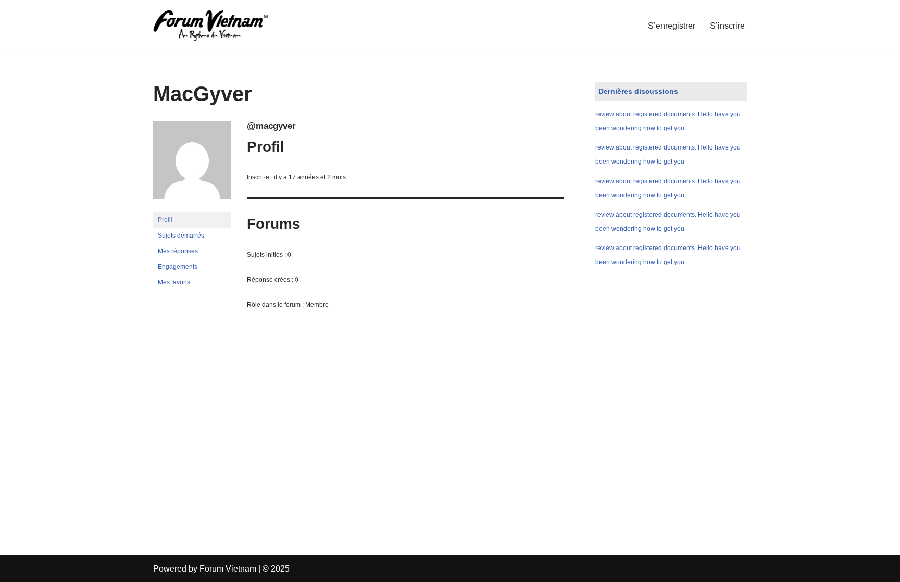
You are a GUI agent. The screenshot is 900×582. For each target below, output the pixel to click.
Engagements (177, 266)
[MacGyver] (192, 207)
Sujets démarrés (181, 235)
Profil (165, 220)
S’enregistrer (671, 25)
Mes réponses (178, 251)
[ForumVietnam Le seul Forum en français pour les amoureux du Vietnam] (218, 25)
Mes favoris (174, 282)
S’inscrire (727, 25)
